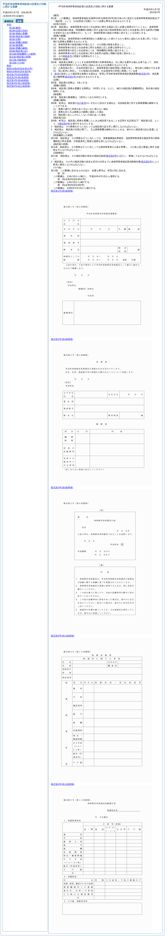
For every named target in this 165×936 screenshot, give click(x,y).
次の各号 (81, 103)
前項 (56, 73)
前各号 (68, 56)
